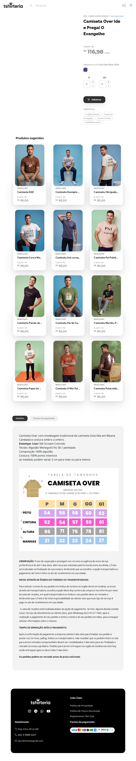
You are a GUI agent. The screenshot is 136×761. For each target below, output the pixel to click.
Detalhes (20, 418)
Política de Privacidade (81, 705)
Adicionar (96, 99)
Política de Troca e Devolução (85, 711)
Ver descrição (117, 16)
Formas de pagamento (44, 418)
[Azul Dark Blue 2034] (85, 70)
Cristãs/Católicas (92, 114)
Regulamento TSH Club (82, 716)
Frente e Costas (104, 118)
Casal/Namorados (93, 122)
